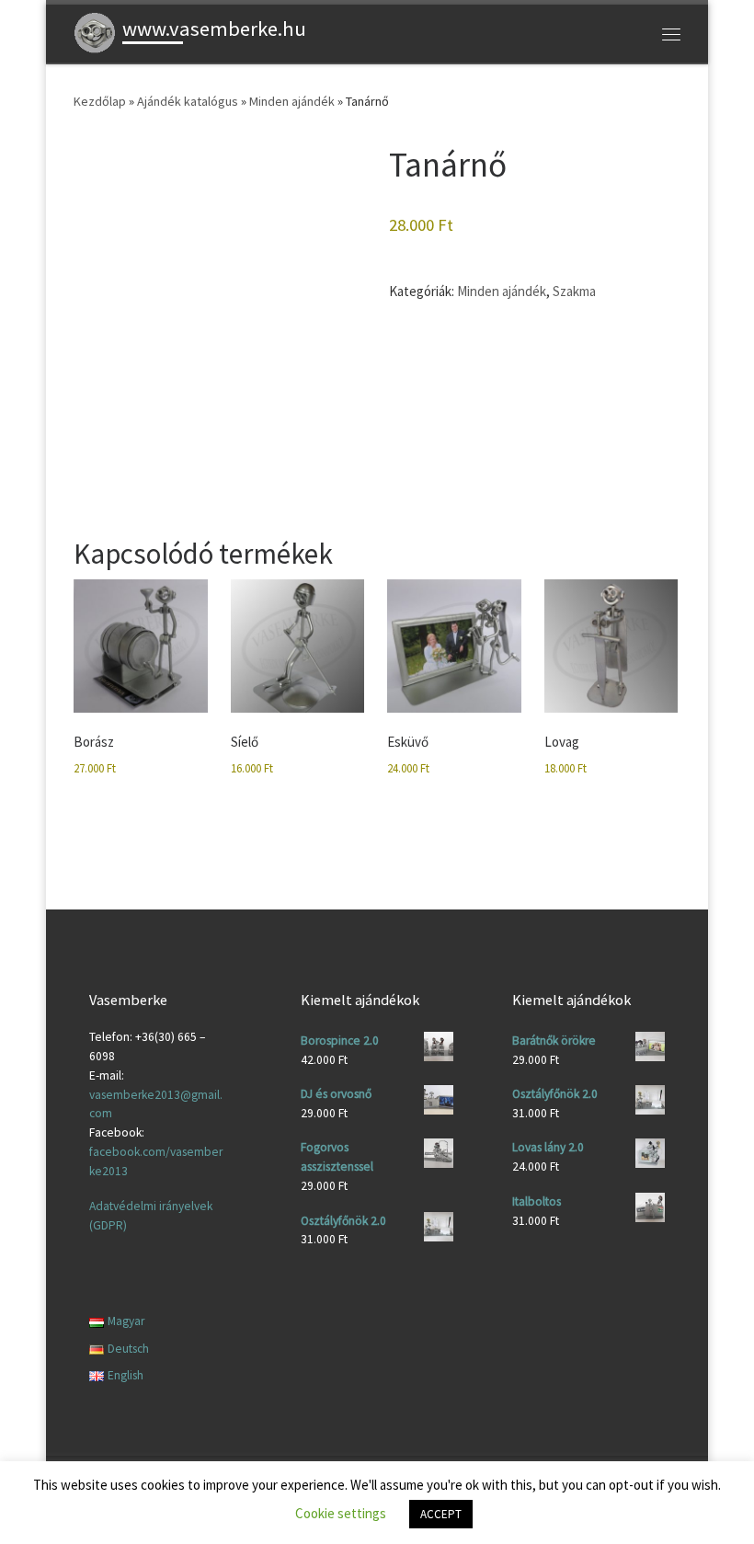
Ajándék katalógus (187, 101)
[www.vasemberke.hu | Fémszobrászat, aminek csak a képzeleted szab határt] (95, 31)
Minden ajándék (292, 101)
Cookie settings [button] (340, 1513)
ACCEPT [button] (441, 1514)
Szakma (574, 291)
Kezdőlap (100, 101)
